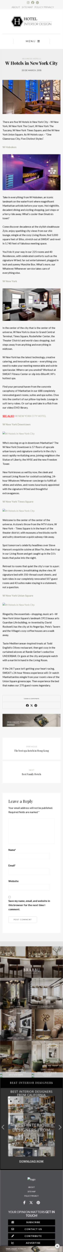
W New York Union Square (18, 595)
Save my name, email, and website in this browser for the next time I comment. (29, 905)
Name (12, 849)
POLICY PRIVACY (44, 7)
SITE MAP (27, 7)
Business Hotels (31, 59)
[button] (60, 1127)
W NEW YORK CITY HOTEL (30, 415)
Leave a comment (31, 698)
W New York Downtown (17, 424)
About (31, 1187)
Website (13, 881)
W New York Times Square (18, 501)
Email (12, 865)
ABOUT (16, 7)
